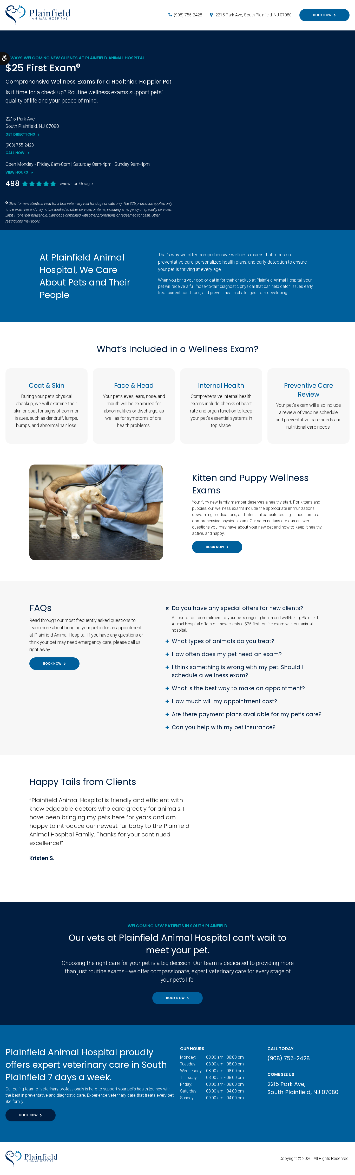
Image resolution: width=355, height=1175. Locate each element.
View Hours (16, 172)
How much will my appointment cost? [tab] (224, 701)
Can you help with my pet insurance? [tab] (223, 727)
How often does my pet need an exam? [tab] (227, 654)
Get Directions (20, 134)
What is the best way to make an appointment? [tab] (238, 688)
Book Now (322, 15)
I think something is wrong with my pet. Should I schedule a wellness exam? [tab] (238, 671)
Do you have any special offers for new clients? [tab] (237, 608)
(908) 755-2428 (188, 14)
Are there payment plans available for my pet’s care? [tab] (246, 714)
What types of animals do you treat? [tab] (223, 641)
